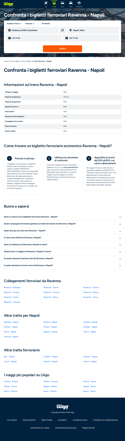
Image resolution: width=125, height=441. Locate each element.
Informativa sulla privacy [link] (65, 428)
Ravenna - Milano (91, 292)
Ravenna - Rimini (11, 297)
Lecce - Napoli (10, 361)
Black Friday (47, 420)
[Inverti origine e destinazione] (62, 30)
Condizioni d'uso (80, 420)
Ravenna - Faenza (91, 287)
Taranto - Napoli (50, 361)
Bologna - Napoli (11, 322)
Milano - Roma (89, 381)
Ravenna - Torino (90, 297)
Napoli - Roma (89, 386)
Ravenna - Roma (51, 297)
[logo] (8, 4)
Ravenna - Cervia (51, 287)
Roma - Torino (89, 391)
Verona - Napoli (90, 361)
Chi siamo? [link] (12, 420)
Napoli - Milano (50, 386)
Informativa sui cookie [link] (39, 428)
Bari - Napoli (9, 356)
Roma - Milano (50, 391)
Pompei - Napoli (90, 327)
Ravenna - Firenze (51, 292)
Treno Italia (15, 61)
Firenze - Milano (11, 381)
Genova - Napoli (90, 356)
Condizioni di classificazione (105, 420)
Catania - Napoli (51, 356)
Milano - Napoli (50, 327)
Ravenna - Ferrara (11, 292)
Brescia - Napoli (50, 322)
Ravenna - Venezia (12, 302)
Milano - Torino (10, 386)
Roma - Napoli (10, 332)
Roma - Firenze (10, 391)
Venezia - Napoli (11, 336)
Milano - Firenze (51, 381)
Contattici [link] (62, 420)
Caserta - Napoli (90, 322)
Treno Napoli (26, 61)
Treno (6, 61)
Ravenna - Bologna (12, 287)
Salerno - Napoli (51, 332)
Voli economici (29, 420)
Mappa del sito (88, 428)
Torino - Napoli (89, 332)
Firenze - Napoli (11, 327)
